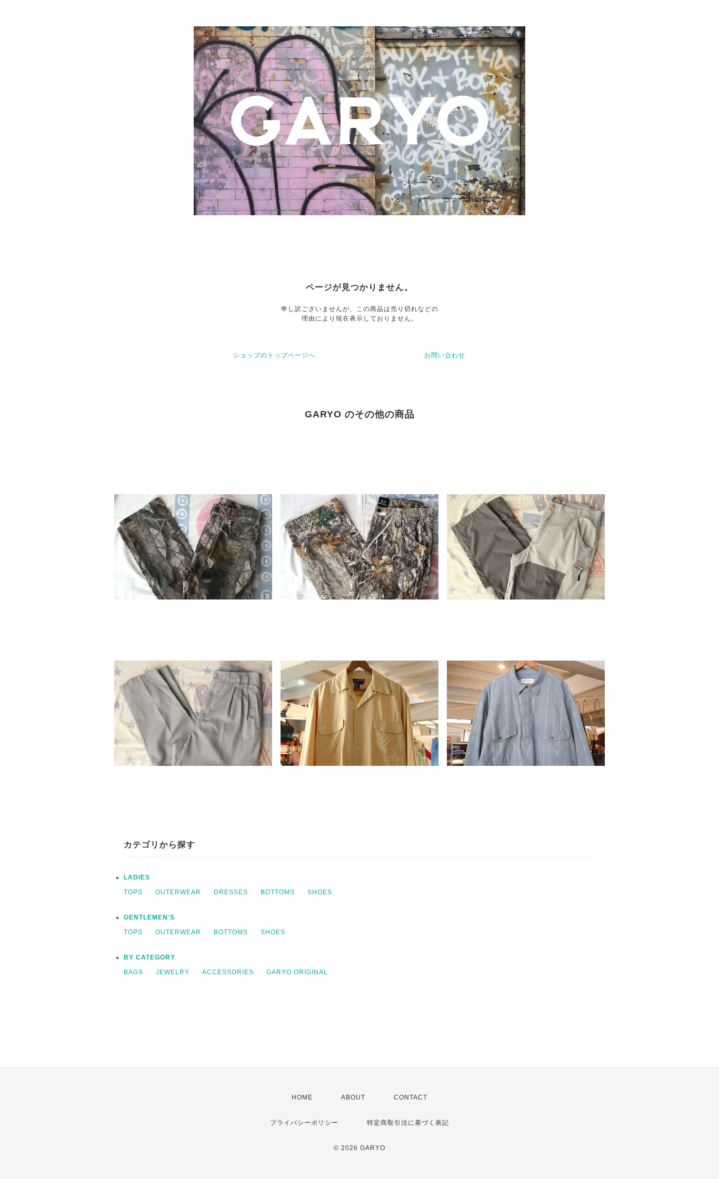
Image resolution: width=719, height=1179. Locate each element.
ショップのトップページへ (274, 355)
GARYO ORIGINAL (297, 972)
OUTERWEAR (178, 892)
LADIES (137, 877)
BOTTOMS (278, 892)
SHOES (319, 892)
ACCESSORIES (228, 972)
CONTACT (410, 1097)
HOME (302, 1097)
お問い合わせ (444, 355)
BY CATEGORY (149, 957)
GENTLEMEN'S (149, 917)
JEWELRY (172, 972)
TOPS (133, 892)
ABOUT (353, 1097)
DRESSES (231, 892)
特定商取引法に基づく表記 (408, 1122)
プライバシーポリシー (304, 1122)
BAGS (133, 972)
